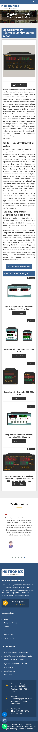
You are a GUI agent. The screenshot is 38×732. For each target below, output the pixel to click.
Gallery (6, 627)
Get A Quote (20, 85)
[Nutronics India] (10, 7)
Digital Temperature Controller (16, 652)
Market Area (9, 638)
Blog (5, 630)
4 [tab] (21, 557)
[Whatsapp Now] (4, 726)
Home (6, 619)
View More (8, 675)
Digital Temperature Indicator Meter (18, 656)
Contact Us (8, 634)
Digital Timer (9, 667)
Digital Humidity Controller (14, 660)
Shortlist (32, 278)
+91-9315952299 (17, 604)
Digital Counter (10, 671)
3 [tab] (18, 557)
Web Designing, (30, 726)
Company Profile (10, 623)
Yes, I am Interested (20, 266)
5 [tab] (24, 557)
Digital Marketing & (12, 729)
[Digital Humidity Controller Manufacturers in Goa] (19, 61)
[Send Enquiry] (4, 720)
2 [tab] (15, 557)
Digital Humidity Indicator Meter (16, 664)
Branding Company (26, 729)
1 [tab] (12, 557)
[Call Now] (4, 714)
